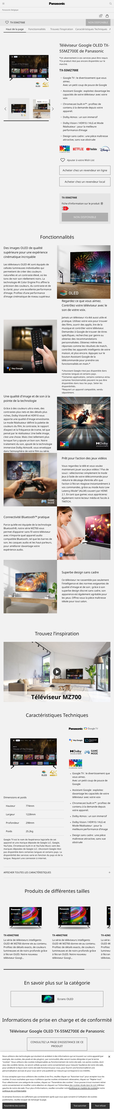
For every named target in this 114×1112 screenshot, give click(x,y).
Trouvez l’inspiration (61, 29)
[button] (18, 109)
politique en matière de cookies (83, 1088)
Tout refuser (100, 1105)
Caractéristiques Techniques (91, 29)
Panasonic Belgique (10, 10)
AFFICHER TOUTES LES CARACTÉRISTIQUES (27, 872)
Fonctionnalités (37, 29)
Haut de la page (15, 29)
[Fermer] (109, 1056)
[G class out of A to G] (65, 208)
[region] (57, 1082)
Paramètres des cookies (14, 1105)
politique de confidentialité (14, 1091)
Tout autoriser (80, 1105)
